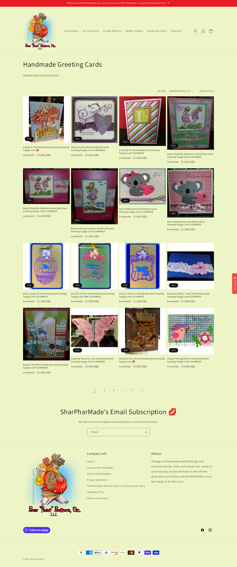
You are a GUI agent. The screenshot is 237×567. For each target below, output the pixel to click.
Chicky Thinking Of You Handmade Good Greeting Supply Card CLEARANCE (188, 360)
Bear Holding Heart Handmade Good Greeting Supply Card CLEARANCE (138, 210)
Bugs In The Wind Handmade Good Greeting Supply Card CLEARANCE (45, 366)
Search (91, 461)
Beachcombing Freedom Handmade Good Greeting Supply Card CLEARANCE (92, 230)
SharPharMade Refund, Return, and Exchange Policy (116, 485)
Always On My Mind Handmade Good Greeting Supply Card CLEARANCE (90, 149)
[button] (195, 31)
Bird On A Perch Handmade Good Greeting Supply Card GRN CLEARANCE (93, 295)
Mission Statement (97, 498)
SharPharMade (37, 559)
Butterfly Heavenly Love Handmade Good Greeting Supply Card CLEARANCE (92, 360)
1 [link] (95, 390)
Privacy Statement (97, 479)
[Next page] (142, 390)
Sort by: (162, 90)
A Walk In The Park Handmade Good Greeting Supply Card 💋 (46, 149)
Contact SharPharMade (100, 467)
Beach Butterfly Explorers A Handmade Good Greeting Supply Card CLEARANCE (190, 155)
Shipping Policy (95, 492)
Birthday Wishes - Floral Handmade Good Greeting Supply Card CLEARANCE (188, 295)
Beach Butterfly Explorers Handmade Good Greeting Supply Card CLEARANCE (45, 210)
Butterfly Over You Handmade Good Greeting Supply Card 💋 (142, 360)
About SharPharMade (99, 473)
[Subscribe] (146, 432)
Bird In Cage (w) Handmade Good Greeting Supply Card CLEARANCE (45, 295)
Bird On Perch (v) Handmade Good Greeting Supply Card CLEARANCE (141, 295)
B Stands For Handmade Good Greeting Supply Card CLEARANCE (139, 152)
